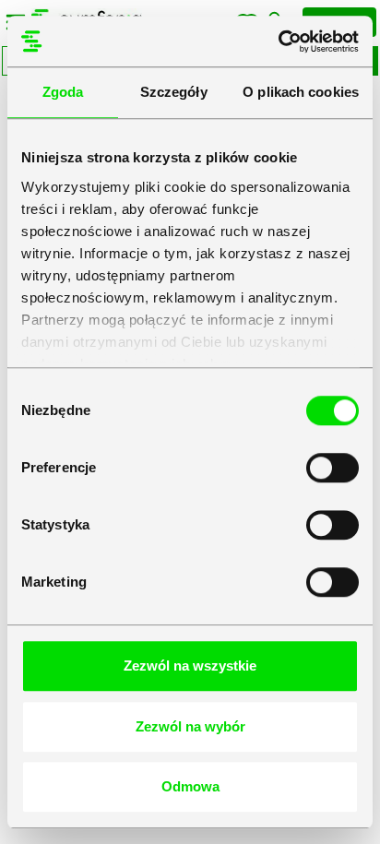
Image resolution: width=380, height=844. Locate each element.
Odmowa (190, 786)
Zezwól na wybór (190, 726)
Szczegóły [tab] (174, 92)
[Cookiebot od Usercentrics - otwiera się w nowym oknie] (278, 41)
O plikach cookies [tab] (301, 92)
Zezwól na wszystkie (190, 665)
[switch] (332, 467)
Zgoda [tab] (63, 92)
